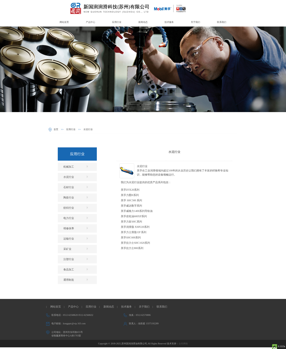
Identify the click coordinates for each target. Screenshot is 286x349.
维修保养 (68, 228)
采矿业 (67, 249)
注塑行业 (68, 259)
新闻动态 (143, 22)
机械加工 (68, 166)
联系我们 (221, 22)
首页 (56, 129)
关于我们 (195, 22)
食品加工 (68, 269)
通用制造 (68, 279)
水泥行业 (88, 129)
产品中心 (90, 22)
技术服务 (169, 22)
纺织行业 (68, 207)
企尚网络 (183, 343)
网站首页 (64, 22)
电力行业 (68, 218)
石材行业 (68, 187)
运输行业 (68, 238)
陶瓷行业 (68, 197)
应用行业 (116, 22)
